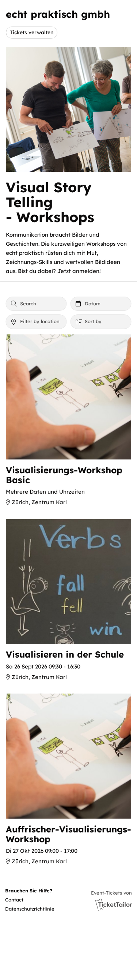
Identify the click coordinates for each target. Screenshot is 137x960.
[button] (30, 899)
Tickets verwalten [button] (31, 32)
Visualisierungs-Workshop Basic (64, 475)
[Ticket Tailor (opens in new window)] (113, 904)
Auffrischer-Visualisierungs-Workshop (68, 834)
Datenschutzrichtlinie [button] (29, 909)
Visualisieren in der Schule (65, 654)
